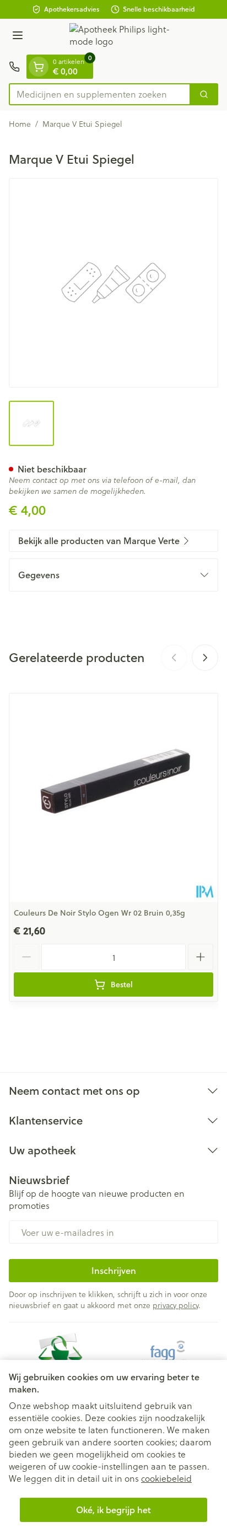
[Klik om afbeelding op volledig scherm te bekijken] (113, 283)
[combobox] (100, 94)
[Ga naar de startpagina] (124, 36)
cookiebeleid (166, 1478)
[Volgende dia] (205, 657)
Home (20, 124)
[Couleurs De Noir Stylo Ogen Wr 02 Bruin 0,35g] (113, 797)
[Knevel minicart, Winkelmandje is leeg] (38, 67)
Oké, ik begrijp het (113, 1509)
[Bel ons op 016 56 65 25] (14, 66)
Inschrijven (113, 1270)
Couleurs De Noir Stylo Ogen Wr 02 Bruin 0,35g (99, 912)
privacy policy (175, 1305)
